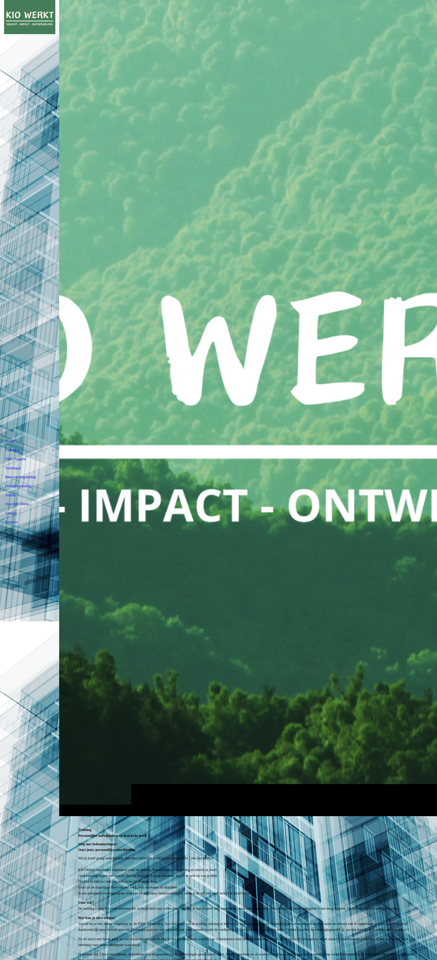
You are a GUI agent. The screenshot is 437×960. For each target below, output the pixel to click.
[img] (248, 408)
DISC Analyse (15, 459)
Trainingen (13, 468)
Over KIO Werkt (17, 504)
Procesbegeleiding (18, 486)
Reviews (11, 522)
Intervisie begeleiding (20, 477)
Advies (10, 495)
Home (9, 441)
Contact (10, 513)
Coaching (12, 450)
